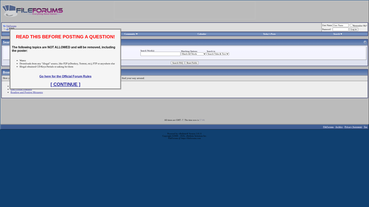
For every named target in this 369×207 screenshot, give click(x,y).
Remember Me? (360, 26)
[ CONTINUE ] (65, 84)
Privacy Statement (353, 127)
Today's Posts (269, 34)
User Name (327, 25)
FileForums (11, 26)
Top (365, 127)
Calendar (202, 34)
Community (129, 34)
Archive (339, 127)
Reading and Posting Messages (27, 92)
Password (326, 29)
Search (336, 34)
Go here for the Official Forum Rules (65, 76)
